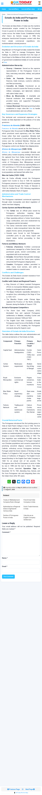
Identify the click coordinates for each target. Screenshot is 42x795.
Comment (6, 532)
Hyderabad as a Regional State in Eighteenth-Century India (11, 509)
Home (4, 9)
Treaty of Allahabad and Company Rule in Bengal (11, 501)
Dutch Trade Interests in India (31, 508)
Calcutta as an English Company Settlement (29, 518)
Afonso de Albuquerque (11, 149)
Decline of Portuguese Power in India (10, 516)
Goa (5, 62)
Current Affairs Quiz (28, 9)
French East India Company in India (29, 501)
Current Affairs (14, 9)
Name (5, 558)
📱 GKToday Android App (21, 792)
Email (4, 566)
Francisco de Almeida (11, 125)
